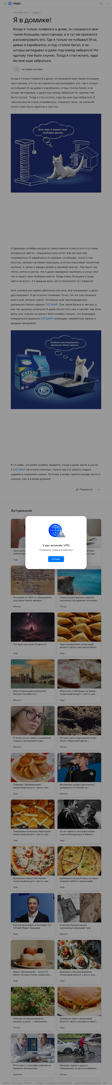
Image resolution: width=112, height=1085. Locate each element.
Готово (56, 559)
